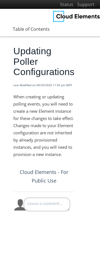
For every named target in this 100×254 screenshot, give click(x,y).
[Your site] (76, 16)
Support (85, 4)
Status (66, 4)
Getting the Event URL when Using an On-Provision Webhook (58, 227)
